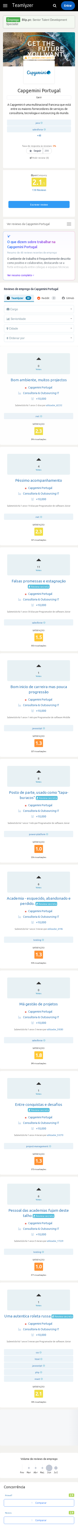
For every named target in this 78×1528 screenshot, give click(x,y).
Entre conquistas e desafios (38, 1104)
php (37, 1372)
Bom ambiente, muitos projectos (39, 380)
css (37, 1352)
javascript (37, 728)
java (38, 123)
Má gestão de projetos (38, 1004)
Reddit (48, 298)
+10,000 (41, 398)
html (37, 1359)
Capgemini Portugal (40, 387)
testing (37, 940)
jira (37, 1494)
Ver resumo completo (19, 275)
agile (37, 1488)
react (37, 1379)
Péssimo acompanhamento (38, 480)
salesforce (37, 129)
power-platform (37, 834)
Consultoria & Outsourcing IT (41, 393)
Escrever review (39, 204)
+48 (39, 135)
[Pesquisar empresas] (54, 5)
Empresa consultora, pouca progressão (39, 1443)
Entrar (68, 5)
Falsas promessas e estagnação (39, 581)
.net (37, 416)
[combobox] (39, 309)
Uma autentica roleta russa (27, 1316)
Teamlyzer (20, 298)
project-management (37, 1146)
